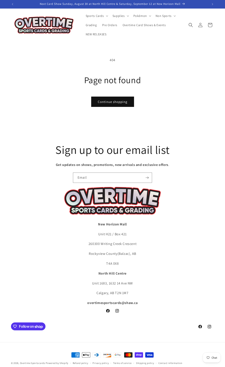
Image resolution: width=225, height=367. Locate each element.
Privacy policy (101, 363)
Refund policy (80, 363)
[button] (96, 15)
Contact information (170, 363)
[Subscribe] (147, 178)
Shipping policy (145, 363)
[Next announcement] (212, 4)
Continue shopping (112, 102)
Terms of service (122, 363)
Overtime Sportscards (32, 363)
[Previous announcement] (12, 4)
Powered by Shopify (57, 363)
